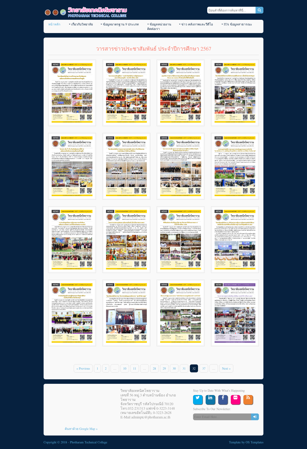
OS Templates (254, 442)
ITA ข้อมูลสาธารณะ (238, 24)
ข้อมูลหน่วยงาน (160, 24)
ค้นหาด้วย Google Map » (81, 429)
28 (154, 368)
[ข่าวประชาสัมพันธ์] (72, 93)
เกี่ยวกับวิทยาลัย (82, 24)
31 (184, 368)
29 (164, 368)
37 (203, 368)
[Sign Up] (255, 416)
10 (124, 368)
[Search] (259, 10)
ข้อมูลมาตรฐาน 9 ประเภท (121, 24)
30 (174, 368)
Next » (226, 368)
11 (134, 368)
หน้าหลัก (54, 24)
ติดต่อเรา (153, 29)
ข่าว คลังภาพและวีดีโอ (197, 24)
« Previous (83, 368)
